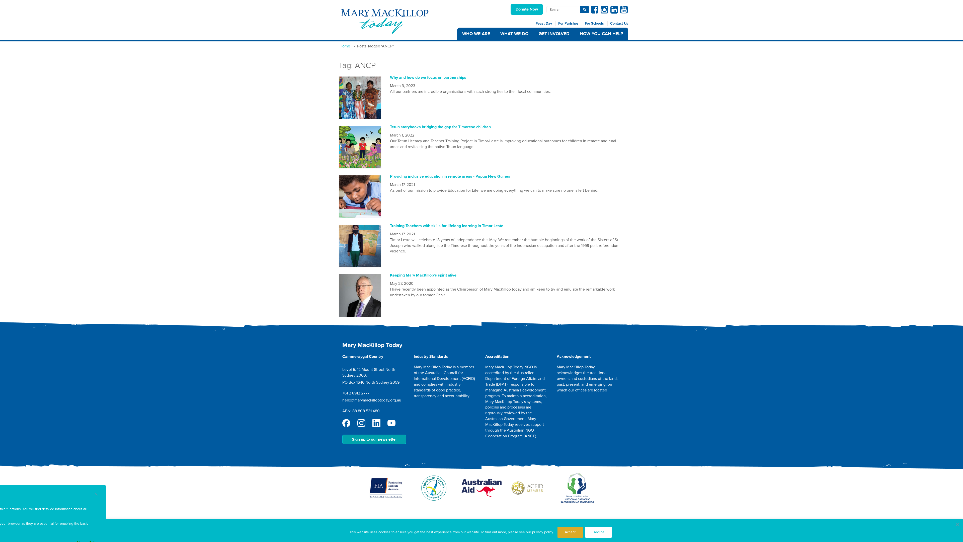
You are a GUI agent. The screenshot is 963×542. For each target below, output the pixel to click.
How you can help (601, 33)
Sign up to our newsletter (374, 439)
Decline (598, 532)
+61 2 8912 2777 (355, 393)
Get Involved (554, 33)
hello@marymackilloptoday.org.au (371, 400)
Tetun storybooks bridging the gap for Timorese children (440, 126)
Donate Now (527, 9)
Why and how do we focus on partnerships (428, 77)
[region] (481, 530)
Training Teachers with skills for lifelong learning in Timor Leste (446, 225)
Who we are (476, 33)
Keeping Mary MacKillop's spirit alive (423, 275)
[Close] (957, 525)
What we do (514, 33)
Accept (570, 532)
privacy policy (542, 532)
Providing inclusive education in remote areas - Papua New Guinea (450, 176)
